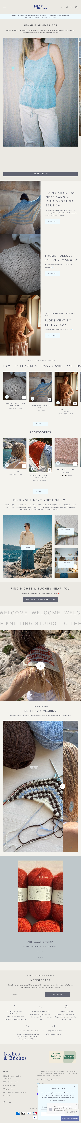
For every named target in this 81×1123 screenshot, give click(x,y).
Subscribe (58, 994)
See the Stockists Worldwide (40, 599)
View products (40, 174)
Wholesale (6, 1096)
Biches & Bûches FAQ (10, 1082)
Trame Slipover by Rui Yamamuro (15, 404)
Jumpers (28, 548)
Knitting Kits (25, 365)
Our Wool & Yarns (9, 1085)
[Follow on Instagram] (4, 1102)
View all (40, 424)
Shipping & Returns (9, 1089)
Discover (52, 221)
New (6, 365)
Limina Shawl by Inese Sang (40, 406)
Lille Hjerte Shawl (66, 470)
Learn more (40, 951)
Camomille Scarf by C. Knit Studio (40, 476)
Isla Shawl (15, 471)
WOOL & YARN (52, 365)
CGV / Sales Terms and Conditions (14, 1092)
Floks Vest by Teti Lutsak (66, 410)
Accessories (66, 531)
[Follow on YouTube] (10, 1102)
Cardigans (66, 564)
